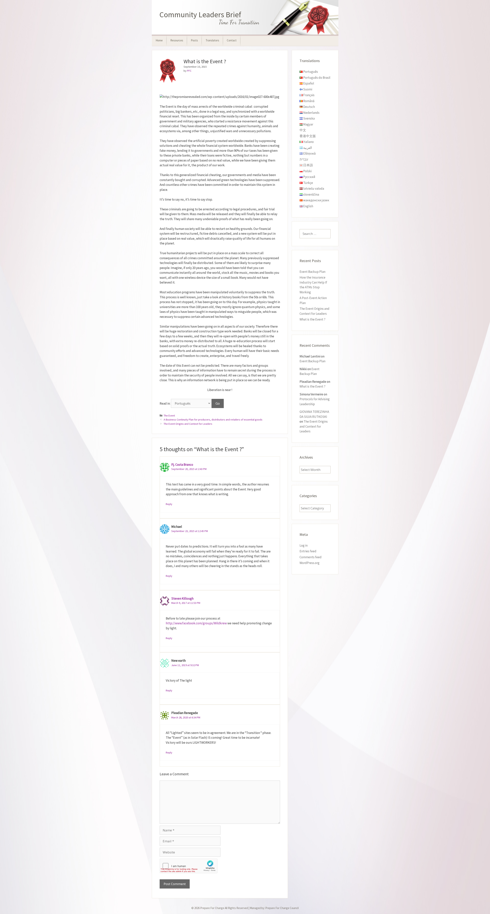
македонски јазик (316, 200)
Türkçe (308, 183)
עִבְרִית (304, 159)
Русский (309, 177)
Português (310, 72)
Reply (169, 504)
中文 (303, 130)
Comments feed (311, 557)
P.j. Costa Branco (182, 464)
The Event (169, 415)
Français (308, 95)
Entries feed (308, 551)
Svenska (309, 118)
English (308, 206)
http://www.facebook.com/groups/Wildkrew (196, 623)
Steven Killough (182, 598)
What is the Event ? (312, 319)
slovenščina (311, 194)
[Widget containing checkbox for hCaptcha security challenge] (188, 866)
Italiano (308, 142)
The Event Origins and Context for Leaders (188, 423)
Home (159, 40)
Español (308, 83)
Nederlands (311, 113)
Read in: (165, 403)
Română (308, 101)
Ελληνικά (309, 153)
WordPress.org (309, 563)
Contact (232, 40)
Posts (194, 40)
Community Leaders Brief (200, 14)
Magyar (308, 124)
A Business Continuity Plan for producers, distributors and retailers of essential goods (213, 419)
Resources (176, 40)
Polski (307, 171)
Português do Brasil (316, 77)
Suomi (307, 89)
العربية (307, 148)
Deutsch (309, 107)
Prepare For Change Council (282, 908)
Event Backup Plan (312, 272)
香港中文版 (308, 136)
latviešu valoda (313, 188)
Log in (304, 545)
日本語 (308, 165)
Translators (212, 40)
